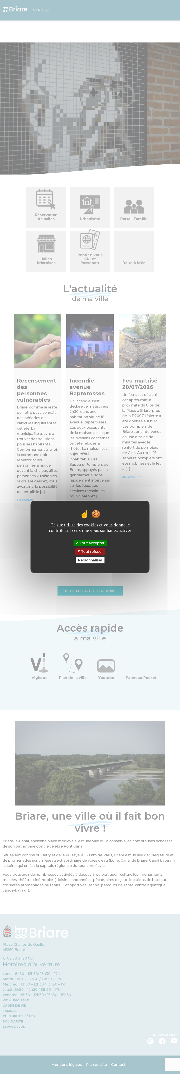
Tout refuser (91, 552)
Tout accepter (91, 543)
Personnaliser (90, 560)
